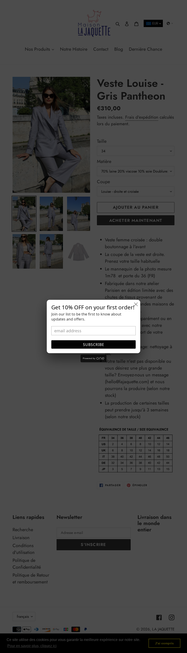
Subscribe (93, 344)
